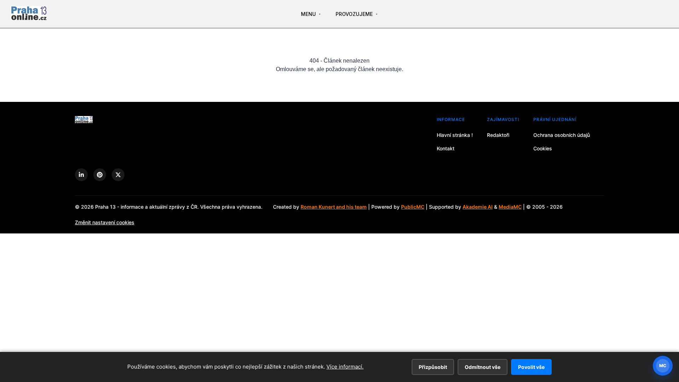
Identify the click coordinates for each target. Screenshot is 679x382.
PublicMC (412, 207)
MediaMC (510, 207)
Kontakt (445, 148)
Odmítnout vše (482, 367)
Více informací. (345, 366)
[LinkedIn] (81, 174)
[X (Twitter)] (118, 174)
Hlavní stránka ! (455, 135)
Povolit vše (531, 367)
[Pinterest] (99, 174)
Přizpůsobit (433, 367)
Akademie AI (478, 207)
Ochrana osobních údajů (561, 135)
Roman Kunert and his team (334, 207)
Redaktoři (498, 135)
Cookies (542, 148)
